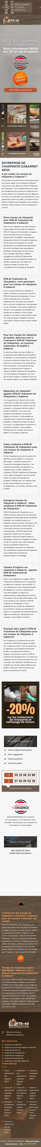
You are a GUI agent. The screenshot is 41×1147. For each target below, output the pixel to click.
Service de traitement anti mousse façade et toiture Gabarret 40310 (33, 1110)
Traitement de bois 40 (12, 1050)
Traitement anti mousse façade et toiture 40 (20, 1047)
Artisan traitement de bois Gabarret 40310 (9, 1076)
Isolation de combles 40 (13, 1045)
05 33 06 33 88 (24, 775)
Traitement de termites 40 (14, 1058)
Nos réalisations (20, 90)
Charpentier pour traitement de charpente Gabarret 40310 (21, 1077)
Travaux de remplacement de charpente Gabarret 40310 (22, 1093)
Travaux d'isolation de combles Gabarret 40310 (21, 1107)
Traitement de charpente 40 (15, 1053)
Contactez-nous (11, 1144)
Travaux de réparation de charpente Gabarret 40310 (9, 1093)
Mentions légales (32, 1141)
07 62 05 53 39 (24, 781)
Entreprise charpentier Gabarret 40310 (33, 1075)
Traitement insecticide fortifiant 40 (17, 1061)
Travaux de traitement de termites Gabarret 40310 (9, 1127)
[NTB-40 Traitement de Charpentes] (14, 20)
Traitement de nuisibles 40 (14, 1055)
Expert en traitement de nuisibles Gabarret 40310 (34, 1093)
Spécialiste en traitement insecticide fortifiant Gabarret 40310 (9, 1108)
